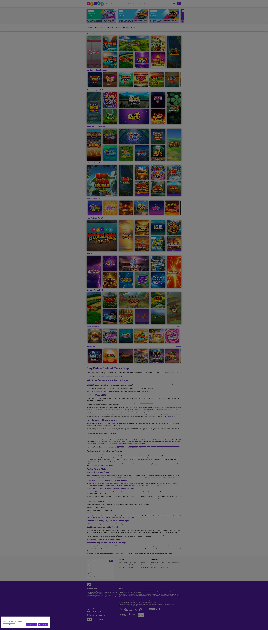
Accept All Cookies (43, 624)
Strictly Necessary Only (31, 624)
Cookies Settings (9, 624)
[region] (25, 622)
